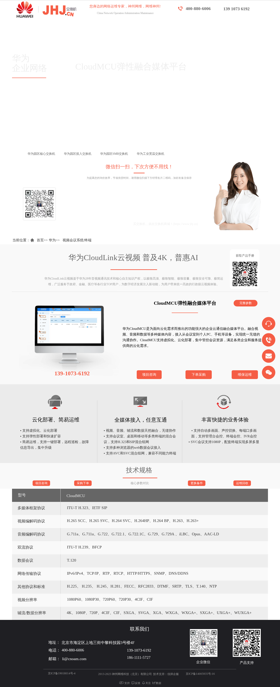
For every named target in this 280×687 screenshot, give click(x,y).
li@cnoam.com (108, 224)
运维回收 (242, 483)
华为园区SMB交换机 (124, 153)
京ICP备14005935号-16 (200, 673)
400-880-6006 (198, 8)
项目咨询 (149, 374)
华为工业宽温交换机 (160, 153)
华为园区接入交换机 (87, 153)
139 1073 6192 (236, 8)
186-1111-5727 (138, 657)
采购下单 (83, 483)
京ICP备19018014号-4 (61, 673)
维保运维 (245, 374)
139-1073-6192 (145, 214)
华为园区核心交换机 (51, 153)
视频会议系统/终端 (77, 240)
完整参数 (246, 303)
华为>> (54, 240)
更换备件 (197, 483)
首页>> (42, 240)
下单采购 (199, 374)
